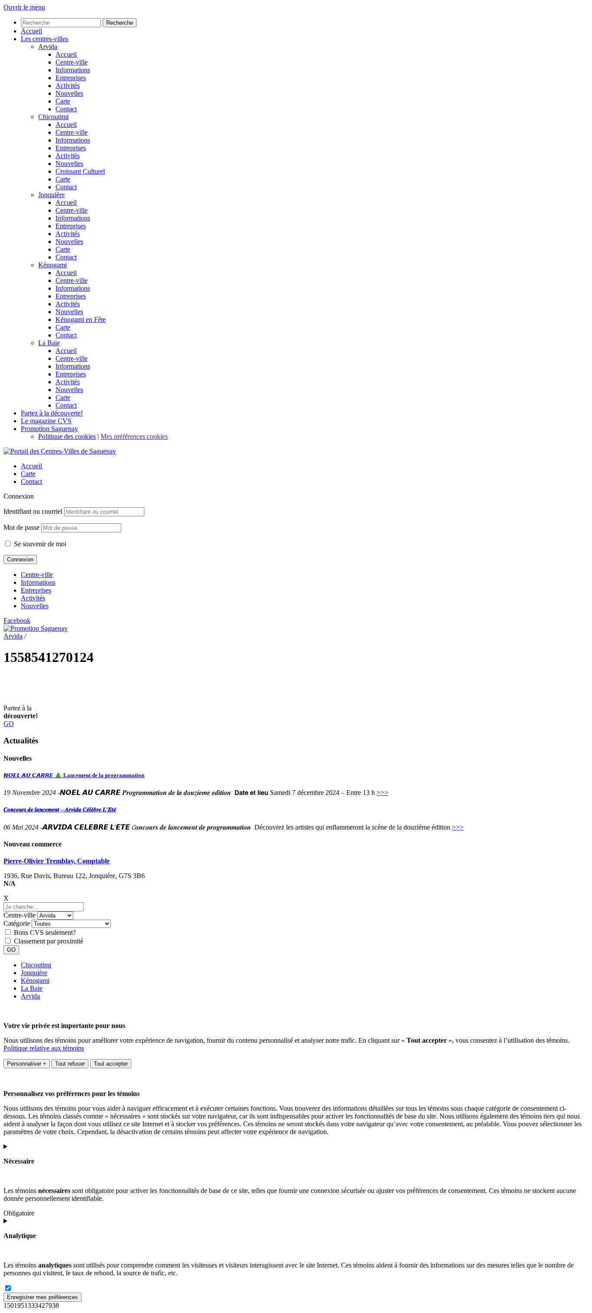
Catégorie (16, 923)
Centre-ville (37, 574)
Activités (33, 598)
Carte (28, 473)
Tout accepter (111, 1063)
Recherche (119, 22)
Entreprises (36, 590)
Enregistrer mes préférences (42, 1297)
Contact (31, 481)
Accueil (31, 466)
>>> (382, 792)
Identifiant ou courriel (32, 511)
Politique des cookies (67, 436)
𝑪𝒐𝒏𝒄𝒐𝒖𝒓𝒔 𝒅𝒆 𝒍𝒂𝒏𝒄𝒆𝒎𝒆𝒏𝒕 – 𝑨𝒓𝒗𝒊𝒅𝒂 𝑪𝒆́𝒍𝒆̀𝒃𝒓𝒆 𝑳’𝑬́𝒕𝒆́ (59, 809)
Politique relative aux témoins (43, 1048)
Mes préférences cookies (134, 436)
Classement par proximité (48, 941)
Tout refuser (70, 1063)
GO (8, 723)
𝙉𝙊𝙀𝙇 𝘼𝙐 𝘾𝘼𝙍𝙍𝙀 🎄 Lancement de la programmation (73, 775)
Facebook (16, 620)
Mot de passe (21, 527)
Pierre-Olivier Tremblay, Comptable (56, 861)
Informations (38, 582)
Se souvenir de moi (39, 544)
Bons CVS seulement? (45, 932)
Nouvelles (35, 605)
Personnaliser (26, 1063)
